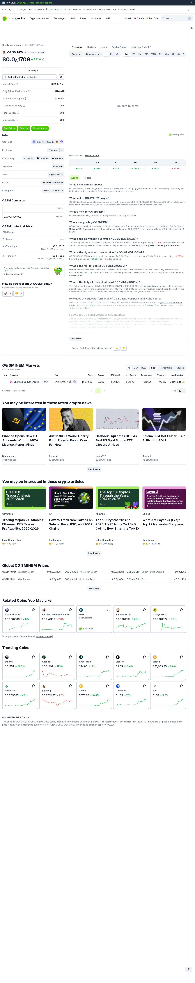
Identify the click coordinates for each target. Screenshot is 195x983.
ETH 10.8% (111, 9)
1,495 (29, 9)
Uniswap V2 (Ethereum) (81, 229)
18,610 (11, 9)
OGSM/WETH (62, 381)
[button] (53, 150)
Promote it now (43, 636)
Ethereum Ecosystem (155, 305)
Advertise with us (12, 274)
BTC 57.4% (99, 9)
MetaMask (104, 318)
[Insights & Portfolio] (192, 28)
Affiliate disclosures (11, 369)
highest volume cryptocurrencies (162, 245)
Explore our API (92, 155)
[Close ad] (107, 610)
